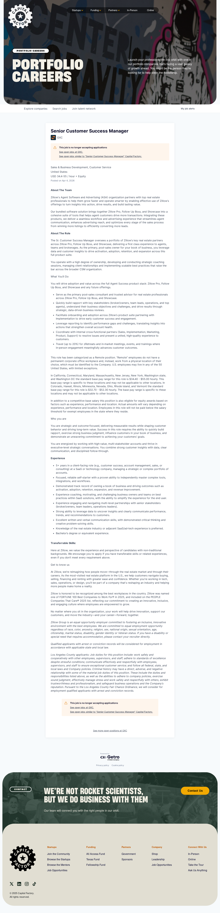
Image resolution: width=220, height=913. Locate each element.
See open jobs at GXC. (71, 152)
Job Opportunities (57, 870)
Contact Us (195, 791)
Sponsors (127, 859)
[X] (12, 885)
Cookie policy (118, 765)
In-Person (132, 10)
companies (35, 108)
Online (150, 10)
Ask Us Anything (197, 870)
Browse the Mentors (58, 865)
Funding (95, 10)
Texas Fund (93, 859)
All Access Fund (95, 854)
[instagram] (27, 885)
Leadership (158, 859)
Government (129, 854)
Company (157, 847)
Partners (112, 10)
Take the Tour (196, 865)
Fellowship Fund (95, 865)
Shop (155, 854)
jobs (60, 108)
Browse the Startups (58, 859)
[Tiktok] (34, 885)
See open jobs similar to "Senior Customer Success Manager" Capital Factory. (100, 156)
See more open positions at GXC (110, 730)
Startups (76, 10)
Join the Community (58, 854)
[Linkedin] (19, 885)
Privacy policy (102, 765)
